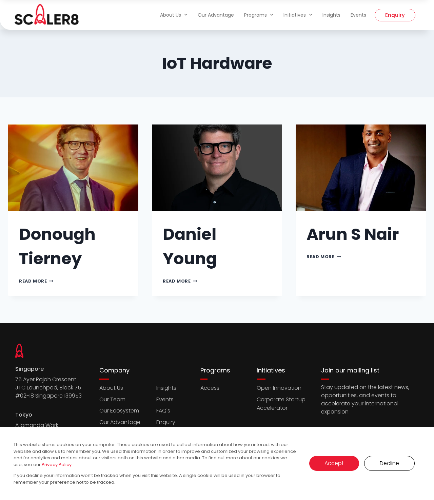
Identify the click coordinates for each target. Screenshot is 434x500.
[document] (217, 250)
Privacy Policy (57, 464)
